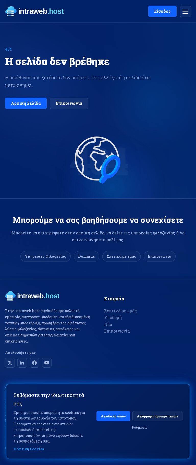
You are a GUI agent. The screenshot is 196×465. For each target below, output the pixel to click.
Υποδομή (113, 317)
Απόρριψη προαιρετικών (157, 416)
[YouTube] (47, 363)
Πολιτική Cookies (29, 449)
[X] (10, 363)
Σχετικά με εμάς (121, 256)
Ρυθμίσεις (140, 427)
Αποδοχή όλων (113, 416)
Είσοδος (162, 11)
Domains (86, 256)
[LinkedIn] (22, 363)
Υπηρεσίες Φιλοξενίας (45, 256)
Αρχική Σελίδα (26, 103)
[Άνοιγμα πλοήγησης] (185, 11)
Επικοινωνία (69, 103)
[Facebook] (34, 363)
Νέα (108, 324)
